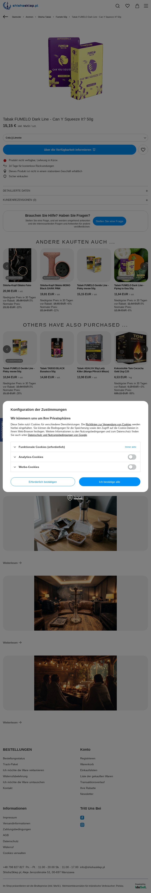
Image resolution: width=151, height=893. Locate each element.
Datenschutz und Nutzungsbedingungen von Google (57, 435)
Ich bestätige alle (109, 481)
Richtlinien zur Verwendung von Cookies (108, 424)
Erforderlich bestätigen (43, 481)
